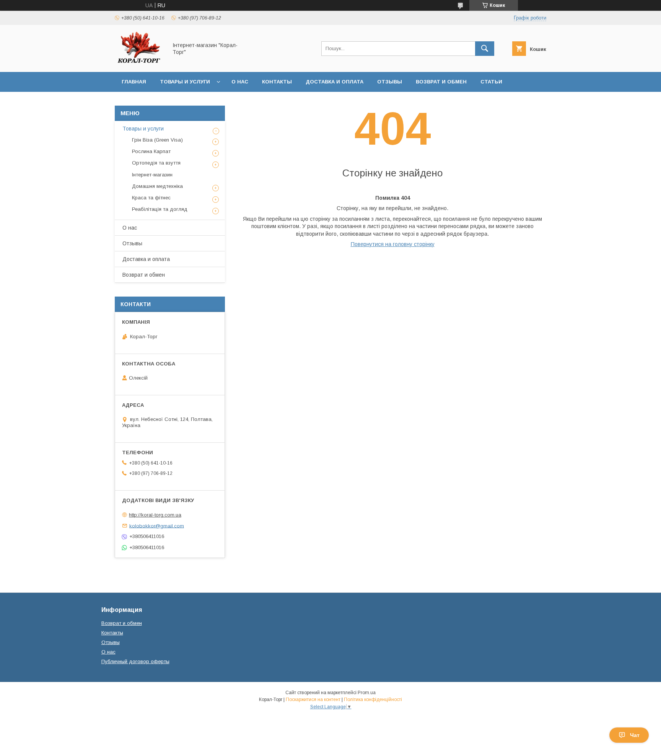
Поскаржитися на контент (313, 699)
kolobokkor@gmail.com (156, 525)
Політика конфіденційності (373, 699)
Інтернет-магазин (152, 175)
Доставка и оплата (334, 82)
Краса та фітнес (151, 198)
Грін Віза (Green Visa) (157, 140)
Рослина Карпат (151, 151)
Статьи (491, 82)
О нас (239, 82)
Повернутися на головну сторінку (393, 244)
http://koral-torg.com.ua (155, 515)
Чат (635, 735)
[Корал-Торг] (139, 62)
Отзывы (389, 82)
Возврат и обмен (441, 82)
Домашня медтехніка (157, 186)
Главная (134, 82)
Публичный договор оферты (135, 661)
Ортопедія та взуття (156, 163)
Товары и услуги (185, 82)
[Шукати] (484, 48)
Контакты (277, 82)
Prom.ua (367, 692)
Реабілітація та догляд (159, 209)
